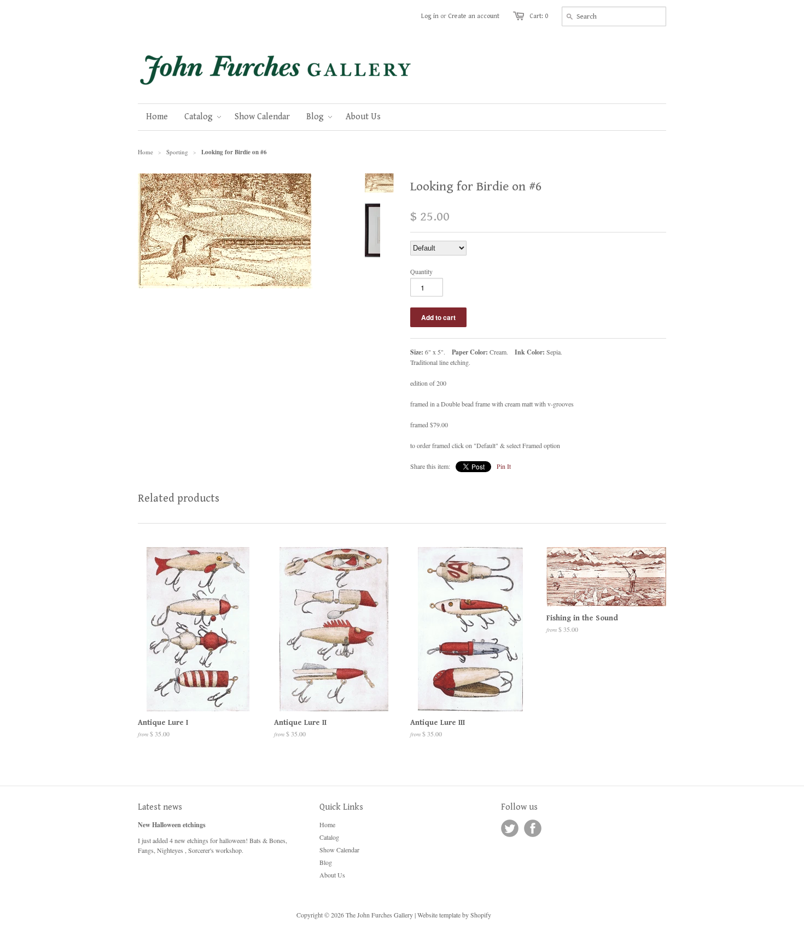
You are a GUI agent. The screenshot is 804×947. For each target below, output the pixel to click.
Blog (325, 862)
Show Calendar (339, 849)
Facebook (532, 828)
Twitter (509, 828)
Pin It (504, 466)
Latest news (160, 807)
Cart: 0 (538, 16)
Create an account (473, 16)
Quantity (421, 271)
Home (327, 824)
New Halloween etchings (172, 824)
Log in (430, 16)
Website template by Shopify (454, 914)
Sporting (177, 152)
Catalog (329, 837)
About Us (332, 874)
